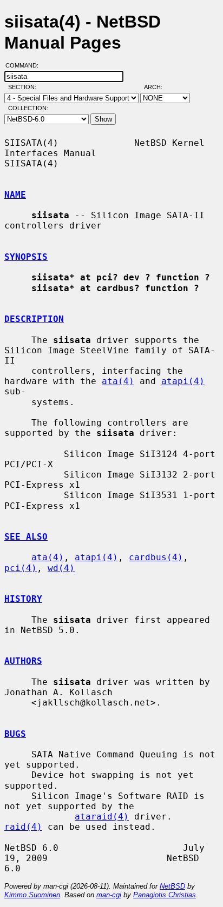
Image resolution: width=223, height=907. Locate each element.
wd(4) (61, 568)
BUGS (15, 734)
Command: (25, 65)
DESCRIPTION (34, 319)
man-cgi (108, 895)
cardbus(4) (156, 557)
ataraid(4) (102, 816)
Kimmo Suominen (32, 895)
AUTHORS (23, 661)
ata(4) (118, 381)
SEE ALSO (26, 537)
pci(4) (20, 568)
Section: (24, 87)
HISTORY (23, 599)
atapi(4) (183, 381)
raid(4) (23, 827)
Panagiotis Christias (164, 895)
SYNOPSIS (26, 257)
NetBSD (172, 886)
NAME (15, 195)
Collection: (28, 108)
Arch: (158, 87)
